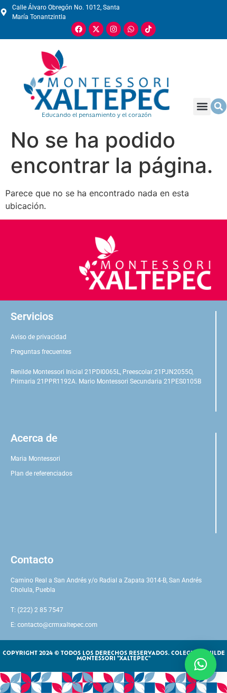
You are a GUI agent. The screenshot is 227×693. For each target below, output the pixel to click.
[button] (202, 106)
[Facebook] (78, 29)
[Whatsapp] (131, 29)
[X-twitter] (96, 29)
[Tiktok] (148, 29)
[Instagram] (113, 29)
